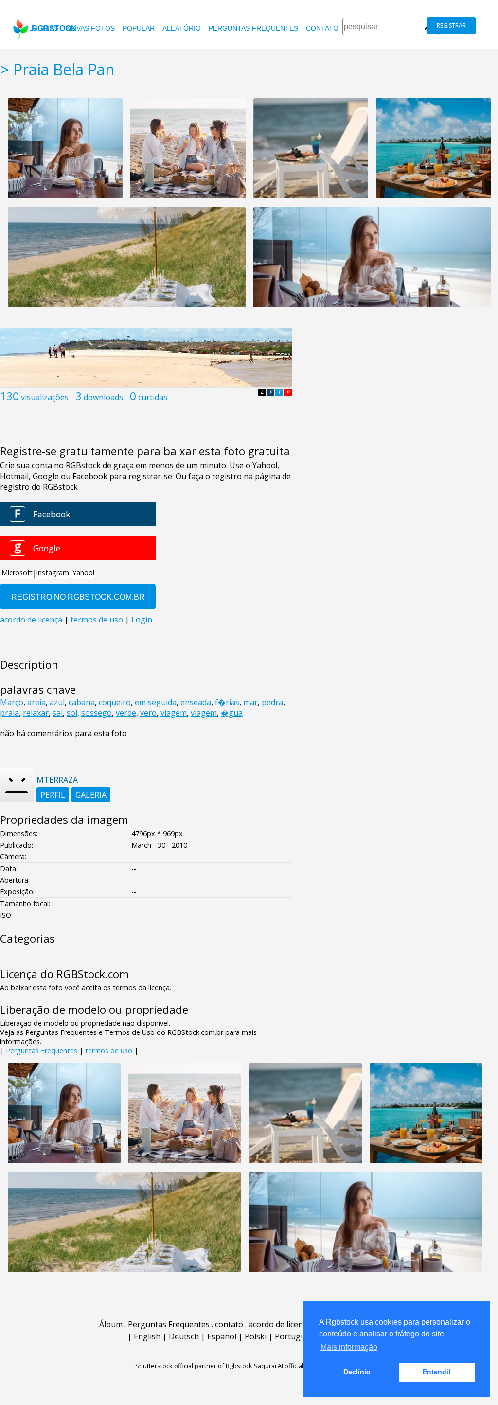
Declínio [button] (357, 1372)
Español (221, 1336)
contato (322, 28)
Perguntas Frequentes (253, 28)
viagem (173, 713)
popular (139, 28)
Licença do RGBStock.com (64, 973)
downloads (103, 397)
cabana (82, 702)
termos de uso (108, 1050)
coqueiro (115, 702)
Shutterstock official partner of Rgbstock (193, 1365)
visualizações (45, 397)
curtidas (152, 397)
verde (126, 713)
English (147, 1336)
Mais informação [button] (348, 1347)
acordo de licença (280, 1324)
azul (57, 702)
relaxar (36, 713)
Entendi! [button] (437, 1372)
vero (148, 713)
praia (9, 713)
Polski (256, 1336)
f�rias (227, 702)
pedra (272, 702)
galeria (91, 794)
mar (250, 702)
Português (294, 1336)
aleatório (181, 28)
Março (11, 702)
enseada (195, 702)
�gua (232, 713)
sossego (96, 713)
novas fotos (90, 28)
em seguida (156, 702)
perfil (52, 794)
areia (36, 702)
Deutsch (184, 1336)
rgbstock (54, 28)
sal (58, 713)
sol (72, 713)
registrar (451, 25)
